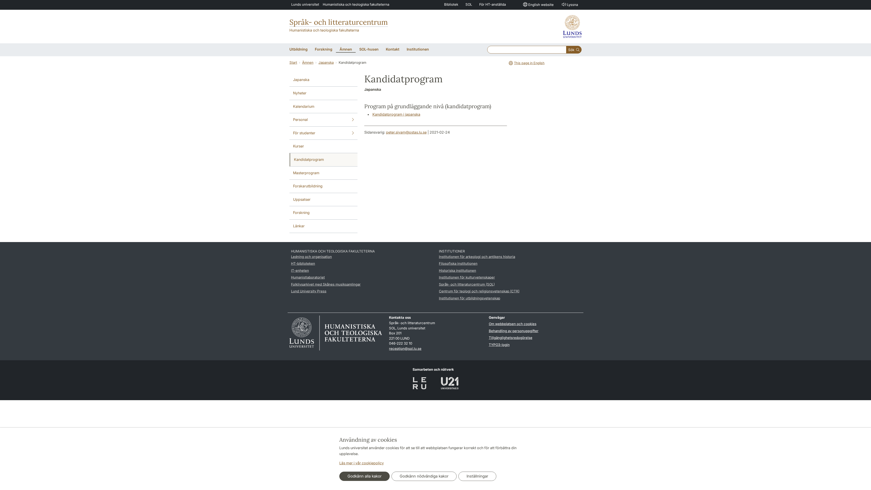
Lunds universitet (305, 4)
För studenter (304, 133)
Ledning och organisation (311, 257)
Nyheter (299, 93)
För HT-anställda (492, 4)
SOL (468, 4)
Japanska (326, 62)
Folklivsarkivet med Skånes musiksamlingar (326, 284)
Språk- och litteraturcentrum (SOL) (467, 284)
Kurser (298, 146)
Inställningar (477, 476)
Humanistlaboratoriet (308, 277)
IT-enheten (300, 270)
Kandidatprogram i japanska (396, 114)
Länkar (299, 226)
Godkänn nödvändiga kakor (424, 476)
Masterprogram (306, 173)
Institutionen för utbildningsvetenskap (469, 298)
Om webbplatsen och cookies (512, 324)
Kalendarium (303, 106)
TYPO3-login (499, 345)
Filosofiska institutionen (458, 263)
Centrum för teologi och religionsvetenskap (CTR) (479, 291)
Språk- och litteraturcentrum (338, 22)
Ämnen (307, 62)
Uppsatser (302, 199)
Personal (300, 119)
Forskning (301, 212)
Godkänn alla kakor (364, 476)
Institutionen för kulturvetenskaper (467, 277)
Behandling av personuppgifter (513, 331)
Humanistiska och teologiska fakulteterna (356, 4)
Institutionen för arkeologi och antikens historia (477, 257)
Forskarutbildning (308, 186)
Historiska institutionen (457, 270)
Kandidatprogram (309, 159)
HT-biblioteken (303, 263)
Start (293, 62)
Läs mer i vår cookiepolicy (361, 463)
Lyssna (572, 4)
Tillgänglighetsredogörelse (510, 338)
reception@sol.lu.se (405, 348)
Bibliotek (451, 4)
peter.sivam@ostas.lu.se (406, 132)
